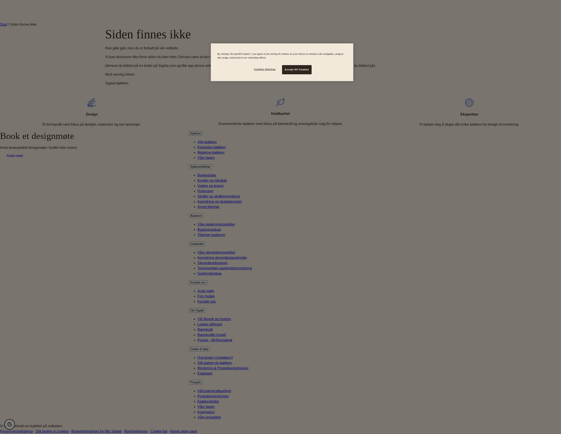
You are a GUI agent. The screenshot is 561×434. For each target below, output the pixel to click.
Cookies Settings (265, 69)
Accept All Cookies (297, 69)
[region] (282, 62)
